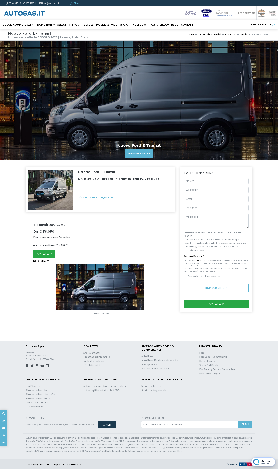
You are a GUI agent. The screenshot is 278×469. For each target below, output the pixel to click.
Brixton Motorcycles (210, 373)
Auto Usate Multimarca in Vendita (159, 360)
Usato (123, 24)
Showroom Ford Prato (38, 390)
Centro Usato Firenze (37, 402)
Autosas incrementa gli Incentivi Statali (105, 386)
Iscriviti (107, 424)
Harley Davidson (208, 361)
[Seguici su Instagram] (37, 366)
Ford (201, 352)
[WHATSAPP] (3, 435)
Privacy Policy (46, 464)
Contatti (187, 24)
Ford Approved (149, 364)
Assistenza (159, 24)
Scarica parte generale (153, 390)
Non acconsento (212, 276)
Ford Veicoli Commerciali (209, 34)
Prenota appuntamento (96, 356)
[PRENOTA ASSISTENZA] (3, 420)
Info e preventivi (139, 153)
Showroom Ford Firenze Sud (41, 394)
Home (191, 34)
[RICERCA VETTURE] (3, 413)
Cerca (245, 424)
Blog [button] (174, 24)
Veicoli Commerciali (17, 24)
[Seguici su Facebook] (27, 366)
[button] (100, 261)
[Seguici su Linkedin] (47, 366)
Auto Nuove (147, 356)
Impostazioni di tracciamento (67, 464)
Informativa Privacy (204, 260)
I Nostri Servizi (91, 365)
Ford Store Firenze (36, 386)
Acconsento (193, 276)
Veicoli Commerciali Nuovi (155, 368)
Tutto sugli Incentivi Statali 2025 (101, 390)
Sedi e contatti (91, 352)
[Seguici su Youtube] (42, 366)
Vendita (243, 34)
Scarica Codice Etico (152, 386)
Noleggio (139, 24)
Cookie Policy (32, 464)
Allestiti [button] (63, 24)
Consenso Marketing (194, 256)
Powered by (233, 464)
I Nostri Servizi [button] (82, 24)
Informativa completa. (216, 250)
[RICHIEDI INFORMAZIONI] (3, 428)
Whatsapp (45, 254)
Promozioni (44, 24)
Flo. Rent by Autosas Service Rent (217, 369)
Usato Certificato (208, 365)
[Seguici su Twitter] (32, 366)
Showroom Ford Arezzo (38, 398)
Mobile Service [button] (106, 24)
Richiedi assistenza (93, 361)
